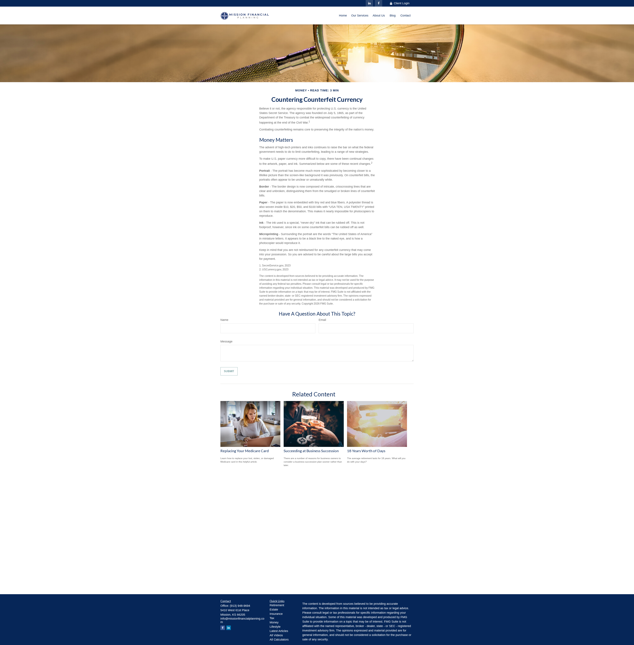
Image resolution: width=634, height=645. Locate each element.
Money (274, 622)
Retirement (277, 605)
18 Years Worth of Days (366, 451)
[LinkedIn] (369, 3)
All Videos (276, 635)
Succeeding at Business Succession (311, 451)
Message (226, 341)
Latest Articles (279, 631)
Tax (272, 618)
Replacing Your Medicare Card (244, 451)
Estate (274, 609)
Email (322, 320)
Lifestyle (275, 626)
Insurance (276, 613)
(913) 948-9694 (240, 605)
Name (224, 320)
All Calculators (279, 639)
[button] (343, 15)
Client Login (401, 3)
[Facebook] (378, 3)
